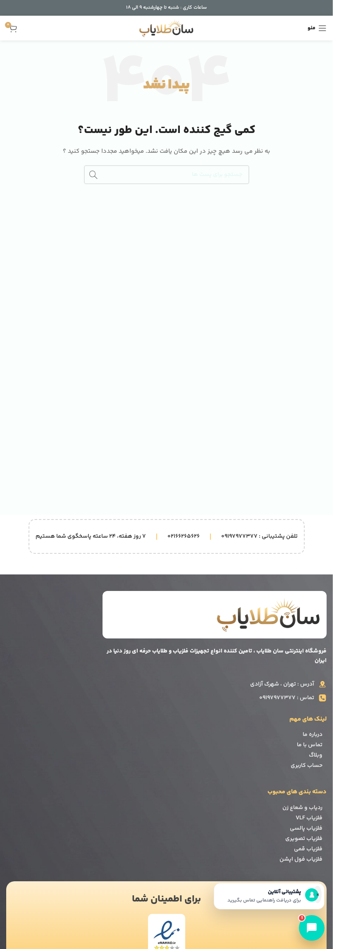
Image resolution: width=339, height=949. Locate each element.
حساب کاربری (306, 765)
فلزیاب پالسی (306, 828)
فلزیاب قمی (308, 849)
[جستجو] (93, 174)
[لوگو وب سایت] (166, 28)
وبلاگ (315, 755)
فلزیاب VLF (309, 818)
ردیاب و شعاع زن (302, 807)
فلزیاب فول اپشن (300, 859)
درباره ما (312, 734)
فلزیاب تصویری (303, 838)
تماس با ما (309, 745)
